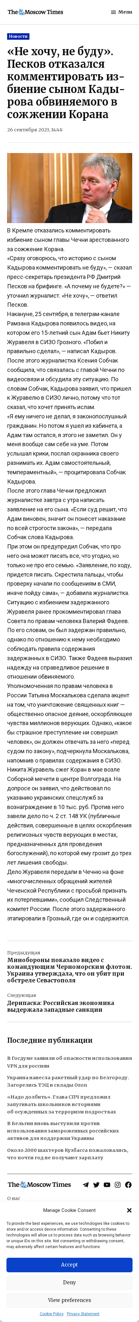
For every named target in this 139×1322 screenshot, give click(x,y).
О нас (13, 1198)
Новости (18, 36)
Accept (69, 1265)
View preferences (69, 1300)
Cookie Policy (52, 1314)
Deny (69, 1282)
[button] (129, 1210)
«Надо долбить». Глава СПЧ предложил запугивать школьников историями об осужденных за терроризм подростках (61, 1104)
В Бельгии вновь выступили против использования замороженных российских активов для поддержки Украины (63, 1131)
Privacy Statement (83, 1314)
